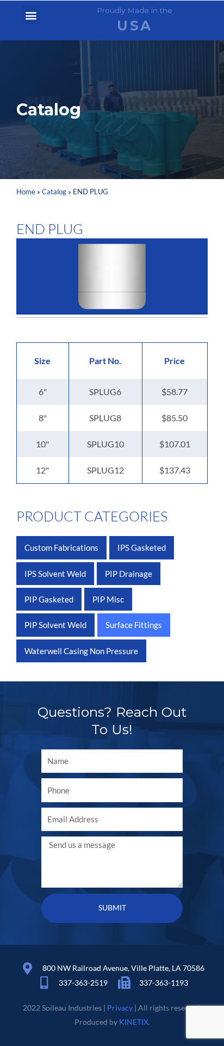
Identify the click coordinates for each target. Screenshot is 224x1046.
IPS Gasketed (141, 547)
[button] (31, 15)
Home (25, 191)
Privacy (120, 1007)
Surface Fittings (133, 625)
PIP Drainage (128, 574)
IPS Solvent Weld (55, 574)
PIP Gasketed (48, 599)
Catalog (54, 191)
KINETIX (133, 1021)
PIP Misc (108, 599)
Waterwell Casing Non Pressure (81, 651)
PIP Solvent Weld (55, 625)
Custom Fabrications (61, 547)
